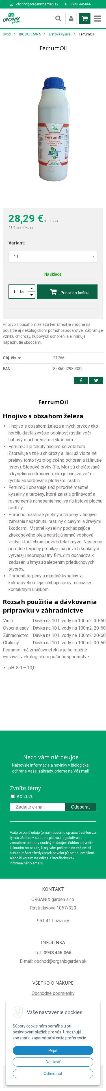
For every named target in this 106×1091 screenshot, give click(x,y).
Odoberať (80, 807)
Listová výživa (60, 34)
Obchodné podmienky (53, 993)
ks (22, 292)
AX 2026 (25, 796)
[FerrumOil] (53, 131)
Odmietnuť (53, 1073)
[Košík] (84, 18)
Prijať (53, 1050)
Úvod (7, 34)
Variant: (16, 243)
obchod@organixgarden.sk (37, 4)
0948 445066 (80, 4)
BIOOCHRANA (30, 34)
